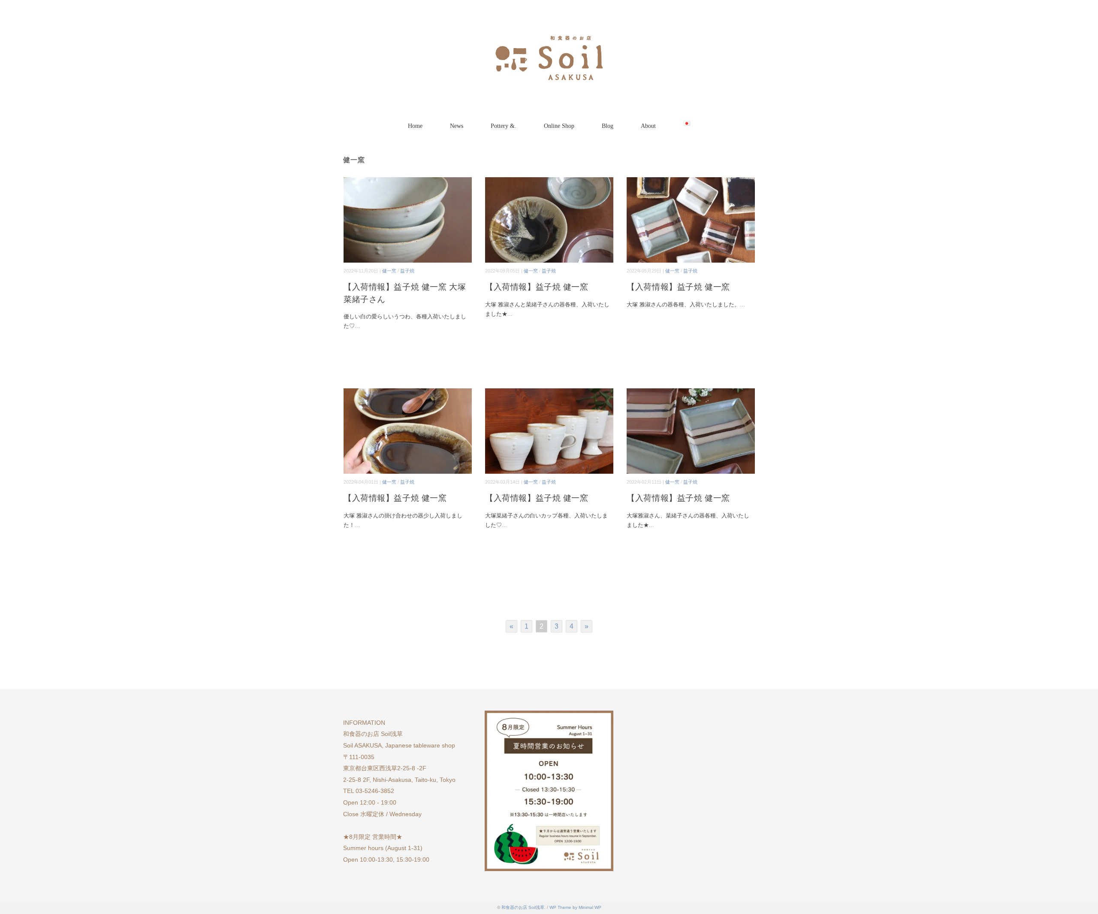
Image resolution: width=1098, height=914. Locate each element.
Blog (607, 126)
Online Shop (559, 126)
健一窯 (389, 270)
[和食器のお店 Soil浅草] (549, 32)
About (648, 126)
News (456, 126)
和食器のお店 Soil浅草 (522, 907)
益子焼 (407, 270)
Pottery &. (503, 126)
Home (415, 126)
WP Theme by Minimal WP (575, 907)
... (357, 326)
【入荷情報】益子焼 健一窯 (536, 286)
